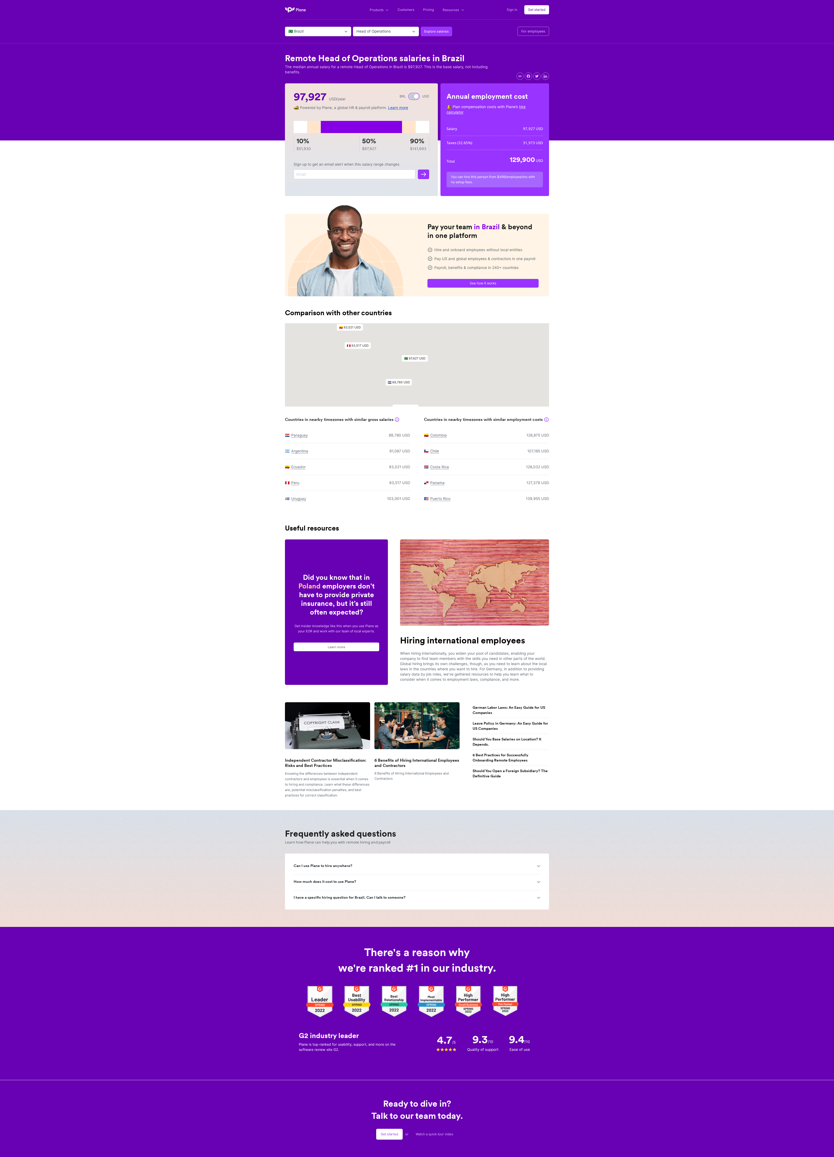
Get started (536, 10)
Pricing (428, 10)
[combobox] (289, 31)
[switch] (414, 96)
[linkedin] (545, 76)
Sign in (512, 10)
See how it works (483, 283)
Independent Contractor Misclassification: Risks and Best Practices (325, 763)
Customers (405, 10)
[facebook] (528, 76)
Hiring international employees (462, 640)
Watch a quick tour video (434, 1134)
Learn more (398, 107)
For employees (533, 31)
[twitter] (537, 76)
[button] (417, 359)
